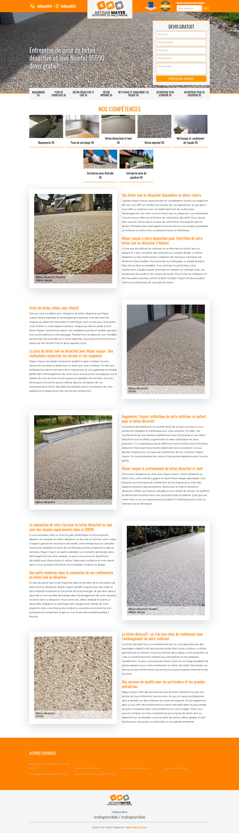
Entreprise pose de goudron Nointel (94, 774)
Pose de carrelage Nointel (134, 768)
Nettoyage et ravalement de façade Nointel (49, 766)
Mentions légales (136, 827)
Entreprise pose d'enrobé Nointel (48, 774)
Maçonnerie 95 (38, 93)
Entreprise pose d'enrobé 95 (165, 93)
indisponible (44, 6)
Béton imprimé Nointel (87, 768)
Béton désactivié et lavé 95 (83, 93)
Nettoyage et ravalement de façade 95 (133, 93)
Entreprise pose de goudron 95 (194, 93)
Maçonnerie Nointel (176, 768)
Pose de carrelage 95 (59, 93)
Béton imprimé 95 (106, 93)
